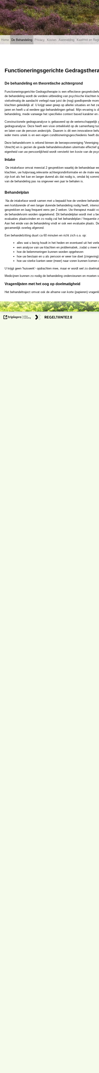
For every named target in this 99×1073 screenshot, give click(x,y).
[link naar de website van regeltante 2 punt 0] (54, 318)
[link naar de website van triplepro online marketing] (17, 318)
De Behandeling (21, 40)
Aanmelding (66, 40)
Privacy (40, 40)
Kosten (51, 40)
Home (5, 40)
